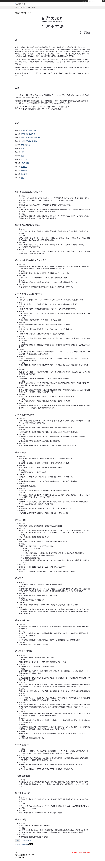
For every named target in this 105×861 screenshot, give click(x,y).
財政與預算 (25, 163)
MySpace (19, 844)
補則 (22, 177)
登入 (86, 1)
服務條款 (87, 852)
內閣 (22, 152)
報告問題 (81, 852)
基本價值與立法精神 (28, 134)
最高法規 (24, 174)
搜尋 (103, 1)
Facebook (25, 844)
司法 (22, 156)
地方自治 (24, 159)
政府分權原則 (25, 145)
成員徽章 (74, 852)
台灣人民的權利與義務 (29, 141)
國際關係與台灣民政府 (29, 130)
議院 (22, 148)
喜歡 (18, 840)
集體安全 (24, 166)
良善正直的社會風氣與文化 (30, 137)
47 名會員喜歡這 (26, 840)
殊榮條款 (24, 170)
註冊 (83, 1)
